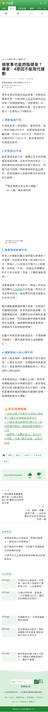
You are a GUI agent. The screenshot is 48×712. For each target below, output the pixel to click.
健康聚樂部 (20, 697)
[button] (45, 8)
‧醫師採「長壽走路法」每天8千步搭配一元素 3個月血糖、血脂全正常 (23, 438)
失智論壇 (22, 8)
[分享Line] (18, 13)
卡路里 (29, 98)
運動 (25, 94)
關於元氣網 (9, 697)
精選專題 (30, 697)
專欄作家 (32, 702)
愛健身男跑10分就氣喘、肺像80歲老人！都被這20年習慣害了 (23, 539)
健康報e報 (25, 686)
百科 (40, 8)
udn (3, 59)
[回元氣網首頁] (9, 3)
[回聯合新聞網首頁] (3, 3)
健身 (43, 98)
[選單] (44, 3)
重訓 (38, 169)
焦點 (4, 8)
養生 (12, 8)
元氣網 (9, 59)
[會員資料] (40, 3)
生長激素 (17, 289)
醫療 (32, 8)
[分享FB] (6, 13)
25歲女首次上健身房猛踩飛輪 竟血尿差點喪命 (24, 557)
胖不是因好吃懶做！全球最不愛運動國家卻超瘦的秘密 (24, 548)
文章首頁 (23, 702)
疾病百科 (39, 697)
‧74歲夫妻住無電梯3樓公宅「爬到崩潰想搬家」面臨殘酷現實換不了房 (23, 426)
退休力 (14, 702)
